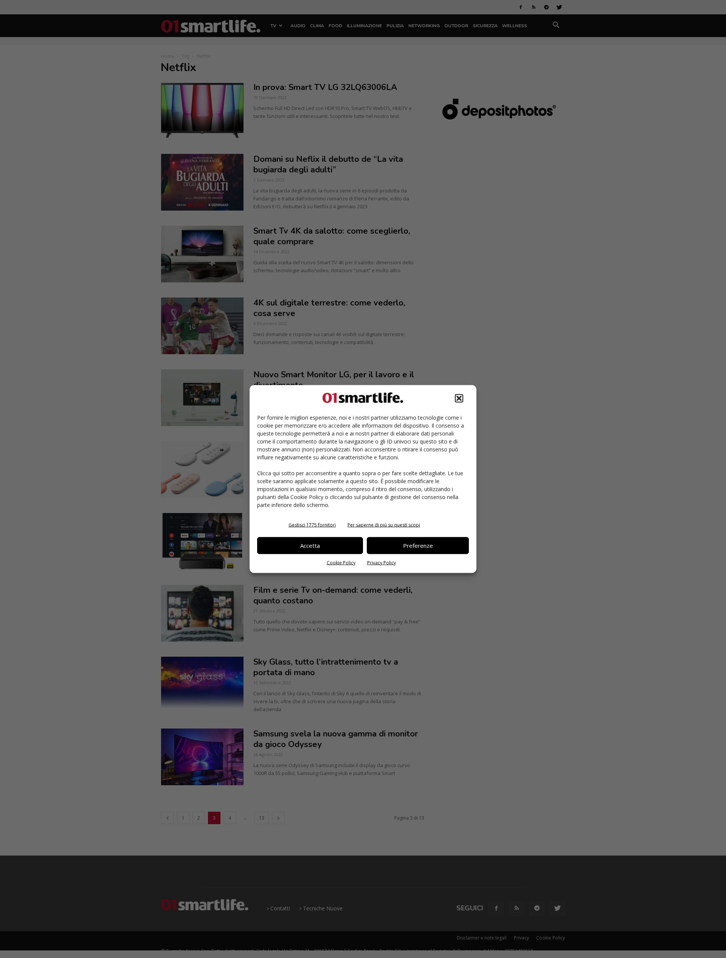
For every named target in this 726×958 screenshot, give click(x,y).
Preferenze (418, 545)
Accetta (310, 545)
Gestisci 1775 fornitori (312, 524)
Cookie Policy (341, 562)
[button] (459, 398)
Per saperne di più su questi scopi (383, 524)
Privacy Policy (381, 562)
